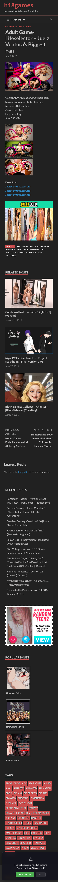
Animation (27, 246)
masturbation (14, 833)
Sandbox (38, 838)
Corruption (37, 798)
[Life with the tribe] (19, 723)
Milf (26, 833)
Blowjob (11, 249)
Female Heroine (15, 813)
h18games (18, 5)
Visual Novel (38, 848)
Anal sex (19, 788)
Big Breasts (30, 793)
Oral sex (11, 838)
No (40, 874)
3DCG (17, 783)
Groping (11, 818)
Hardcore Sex (14, 823)
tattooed (11, 255)
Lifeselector (37, 249)
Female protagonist (37, 813)
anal (9, 788)
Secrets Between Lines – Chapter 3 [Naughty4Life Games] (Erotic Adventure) (26, 511)
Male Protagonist (27, 828)
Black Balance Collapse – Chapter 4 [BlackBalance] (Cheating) (26, 408)
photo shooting (15, 252)
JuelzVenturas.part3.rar (18, 194)
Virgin (25, 848)
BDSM (9, 793)
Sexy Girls (25, 843)
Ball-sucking (42, 246)
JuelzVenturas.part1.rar (18, 186)
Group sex (23, 818)
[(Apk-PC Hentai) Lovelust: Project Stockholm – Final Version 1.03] (29, 354)
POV (40, 252)
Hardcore (22, 249)
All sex (47, 783)
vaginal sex (12, 848)
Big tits (43, 793)
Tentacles (39, 843)
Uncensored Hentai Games (18, 27)
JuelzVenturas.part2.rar (18, 190)
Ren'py (21, 838)
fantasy (33, 808)
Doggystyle (26, 803)
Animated (31, 788)
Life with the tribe (15, 726)
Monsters (37, 833)
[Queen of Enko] (19, 689)
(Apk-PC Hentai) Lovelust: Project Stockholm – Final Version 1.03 (26, 359)
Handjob (36, 818)
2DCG (9, 783)
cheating (23, 798)
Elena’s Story (12, 760)
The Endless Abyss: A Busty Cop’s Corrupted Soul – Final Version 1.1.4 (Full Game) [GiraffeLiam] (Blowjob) (27, 562)
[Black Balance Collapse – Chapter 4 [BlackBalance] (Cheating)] (29, 402)
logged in (23, 471)
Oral (47, 833)
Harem (27, 823)
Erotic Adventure (16, 808)
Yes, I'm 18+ (25, 874)
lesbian (10, 828)
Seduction (12, 843)
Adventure (35, 783)
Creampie (11, 803)
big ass (18, 793)
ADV (18, 246)
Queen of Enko (13, 693)
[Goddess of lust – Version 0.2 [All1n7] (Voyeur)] (29, 308)
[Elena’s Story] (19, 756)
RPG (29, 838)
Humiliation (40, 823)
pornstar (31, 252)
